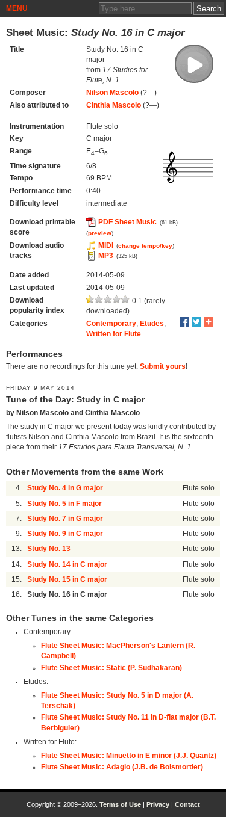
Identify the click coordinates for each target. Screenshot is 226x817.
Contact (187, 804)
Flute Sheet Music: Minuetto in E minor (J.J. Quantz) (128, 755)
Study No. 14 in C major (67, 564)
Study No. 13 (49, 548)
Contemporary (111, 323)
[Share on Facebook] (184, 322)
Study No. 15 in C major (67, 579)
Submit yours (163, 366)
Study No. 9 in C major (65, 533)
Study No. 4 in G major (65, 488)
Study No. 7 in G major (65, 518)
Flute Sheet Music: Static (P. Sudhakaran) (111, 667)
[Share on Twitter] (196, 322)
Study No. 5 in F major (64, 503)
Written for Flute (113, 334)
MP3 (105, 255)
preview (99, 233)
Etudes (152, 323)
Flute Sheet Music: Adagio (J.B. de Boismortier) (122, 767)
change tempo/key (145, 245)
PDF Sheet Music (127, 222)
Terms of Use (120, 804)
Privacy (157, 804)
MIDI (105, 245)
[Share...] (208, 322)
